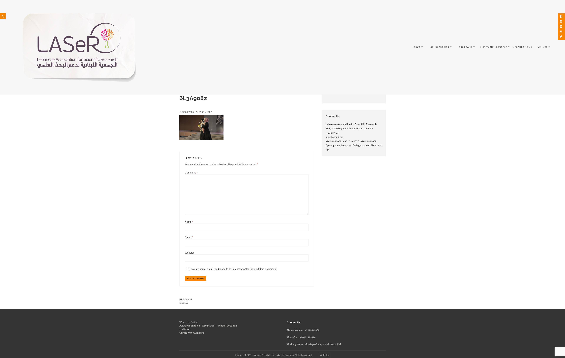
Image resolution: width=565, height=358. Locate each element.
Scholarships (440, 47)
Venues (542, 47)
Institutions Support (494, 47)
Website (189, 252)
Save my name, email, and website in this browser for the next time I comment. (233, 269)
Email (189, 237)
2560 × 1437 (205, 112)
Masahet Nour (522, 47)
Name (189, 221)
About (416, 47)
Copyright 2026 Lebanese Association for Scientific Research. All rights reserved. (275, 354)
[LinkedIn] (561, 26)
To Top (326, 354)
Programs (465, 47)
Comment (191, 172)
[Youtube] (561, 31)
